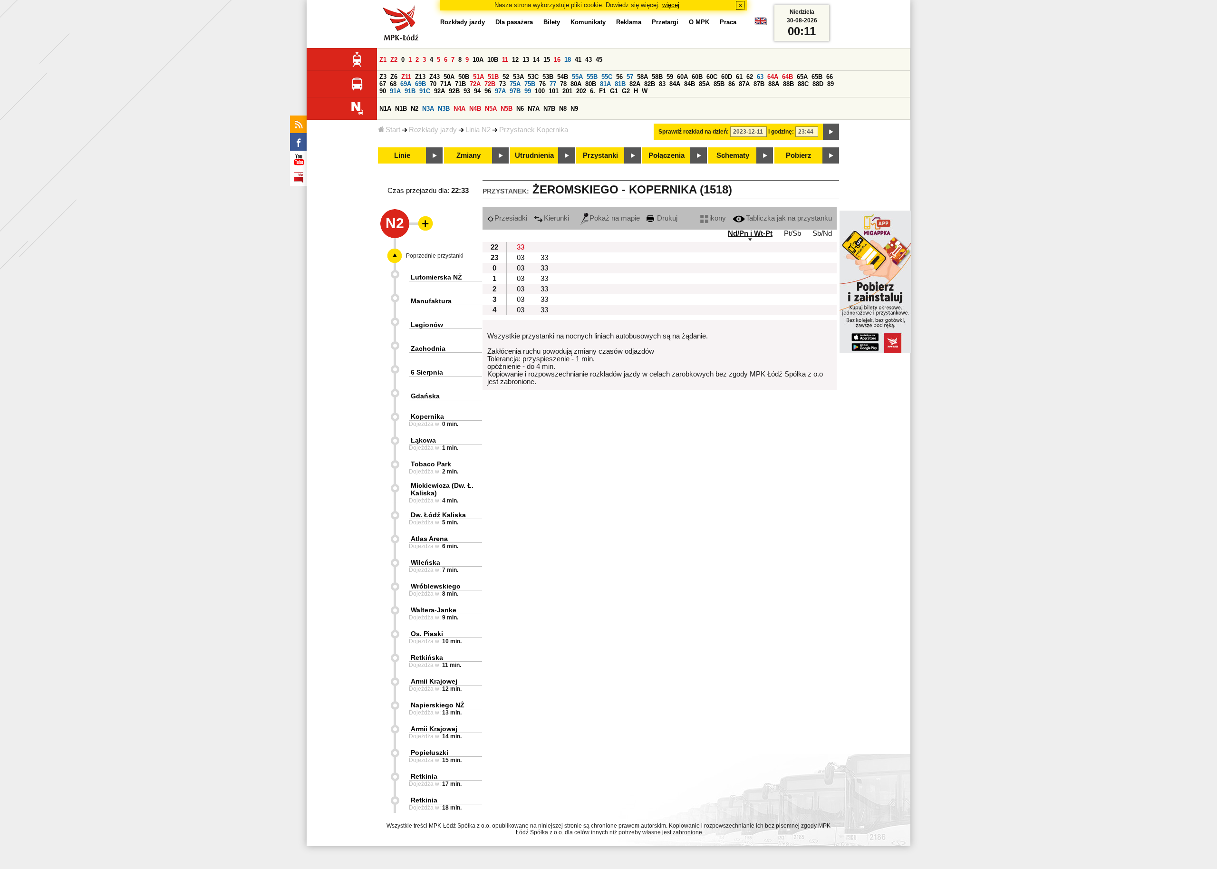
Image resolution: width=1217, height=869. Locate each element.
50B (463, 76)
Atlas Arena (429, 538)
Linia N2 (478, 130)
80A (575, 83)
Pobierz (798, 155)
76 (542, 83)
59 (669, 76)
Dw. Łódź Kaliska (438, 515)
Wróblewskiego (436, 586)
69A (405, 83)
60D (726, 76)
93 (467, 91)
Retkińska (427, 657)
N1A (385, 108)
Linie (402, 155)
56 (619, 76)
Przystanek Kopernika (533, 130)
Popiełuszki (429, 752)
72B (489, 83)
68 (393, 83)
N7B (549, 108)
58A (642, 76)
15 (546, 59)
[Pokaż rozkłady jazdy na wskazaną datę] (831, 132)
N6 (520, 108)
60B (697, 76)
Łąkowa (423, 440)
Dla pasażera (514, 22)
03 (520, 257)
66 (829, 76)
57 (630, 76)
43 (588, 59)
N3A (428, 108)
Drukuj (666, 218)
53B (547, 76)
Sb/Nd (822, 233)
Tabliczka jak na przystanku (789, 218)
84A (674, 83)
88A (773, 83)
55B (592, 76)
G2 (626, 91)
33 (520, 247)
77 (553, 83)
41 (578, 59)
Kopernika (427, 416)
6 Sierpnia (427, 372)
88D (817, 83)
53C (533, 76)
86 (731, 83)
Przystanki (600, 155)
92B (454, 91)
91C (424, 91)
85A (704, 83)
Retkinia (424, 776)
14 (536, 59)
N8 (563, 108)
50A (449, 76)
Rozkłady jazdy (433, 130)
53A (518, 76)
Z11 (406, 76)
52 (505, 76)
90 (382, 91)
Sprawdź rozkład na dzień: (693, 131)
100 (540, 91)
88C (803, 83)
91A (395, 91)
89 (830, 83)
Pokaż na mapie (614, 218)
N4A (459, 108)
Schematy (732, 155)
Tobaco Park (431, 464)
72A (475, 83)
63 (760, 76)
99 (527, 91)
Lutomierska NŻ (436, 277)
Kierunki (556, 218)
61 (739, 76)
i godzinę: (781, 131)
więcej (670, 5)
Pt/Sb (792, 233)
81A (605, 83)
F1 (602, 91)
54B (562, 76)
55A (577, 76)
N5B (506, 108)
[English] (760, 23)
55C (606, 76)
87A (744, 83)
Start (393, 130)
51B (493, 76)
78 (563, 83)
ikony (717, 218)
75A (515, 83)
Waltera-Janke (433, 610)
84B (689, 83)
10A (478, 59)
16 (557, 59)
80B (590, 83)
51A (478, 76)
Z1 (382, 59)
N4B (475, 108)
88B (788, 83)
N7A (534, 108)
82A (634, 83)
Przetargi (665, 22)
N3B (444, 108)
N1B (401, 108)
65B (816, 76)
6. (592, 91)
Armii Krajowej (434, 681)
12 (515, 59)
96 (487, 91)
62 (749, 76)
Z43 (434, 76)
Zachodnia (428, 348)
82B (649, 83)
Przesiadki (510, 218)
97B (515, 91)
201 (567, 91)
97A (500, 91)
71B (460, 83)
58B (657, 76)
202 (581, 91)
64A (772, 76)
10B (492, 59)
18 (567, 59)
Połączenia (666, 155)
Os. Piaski (427, 633)
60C (711, 76)
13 (525, 59)
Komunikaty (588, 22)
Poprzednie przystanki (435, 255)
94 (477, 91)
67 (382, 83)
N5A (491, 108)
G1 (614, 91)
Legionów (427, 324)
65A (802, 76)
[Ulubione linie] (422, 223)
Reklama (628, 22)
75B (529, 83)
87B (758, 83)
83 (662, 83)
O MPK (699, 22)
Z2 (393, 59)
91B (410, 91)
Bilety (551, 22)
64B (787, 76)
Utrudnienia (534, 155)
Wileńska (425, 562)
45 (599, 59)
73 (502, 83)
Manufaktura (431, 301)
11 (505, 59)
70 (433, 83)
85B (719, 83)
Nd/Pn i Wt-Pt (750, 233)
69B (420, 83)
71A (445, 83)
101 (554, 91)
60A (682, 76)
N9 (574, 108)
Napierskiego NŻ (437, 705)
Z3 (382, 76)
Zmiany (468, 155)
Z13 (420, 76)
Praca (728, 22)
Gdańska (425, 396)
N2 (414, 108)
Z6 (393, 76)
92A (439, 91)
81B (620, 83)
